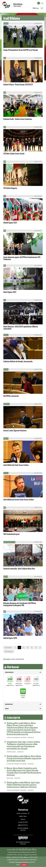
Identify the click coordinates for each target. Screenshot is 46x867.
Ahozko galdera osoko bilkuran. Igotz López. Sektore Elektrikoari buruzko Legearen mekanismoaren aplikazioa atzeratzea (23, 784)
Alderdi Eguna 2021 (10, 222)
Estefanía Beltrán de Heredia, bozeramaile (17, 361)
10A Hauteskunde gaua (11, 534)
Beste (7, 708)
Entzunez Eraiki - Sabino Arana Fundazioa (17, 119)
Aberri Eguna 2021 (9, 292)
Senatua (23, 809)
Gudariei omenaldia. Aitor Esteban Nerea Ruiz (19, 568)
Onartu (24, 865)
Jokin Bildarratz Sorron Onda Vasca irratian (18, 499)
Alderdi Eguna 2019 (10, 638)
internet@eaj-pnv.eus (23, 829)
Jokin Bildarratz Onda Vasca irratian (16, 465)
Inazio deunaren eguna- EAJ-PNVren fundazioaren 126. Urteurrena (22, 258)
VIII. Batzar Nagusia (10, 188)
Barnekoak (9, 704)
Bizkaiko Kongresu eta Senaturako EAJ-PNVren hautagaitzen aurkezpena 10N (19, 604)
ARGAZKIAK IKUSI (13, 44)
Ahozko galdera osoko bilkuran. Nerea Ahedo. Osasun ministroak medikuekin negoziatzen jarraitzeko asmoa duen (24, 758)
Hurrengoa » (9, 651)
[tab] (23, 672)
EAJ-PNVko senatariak (11, 396)
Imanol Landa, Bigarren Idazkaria (15, 430)
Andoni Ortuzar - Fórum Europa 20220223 (18, 84)
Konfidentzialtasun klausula (24, 843)
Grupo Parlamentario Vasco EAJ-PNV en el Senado (20, 50)
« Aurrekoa (8, 647)
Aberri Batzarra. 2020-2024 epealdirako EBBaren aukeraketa (20, 327)
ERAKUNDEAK (9, 672)
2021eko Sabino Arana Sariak (13, 153)
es (42, 3)
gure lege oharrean (22, 862)
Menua (36, 8)
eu (39, 3)
